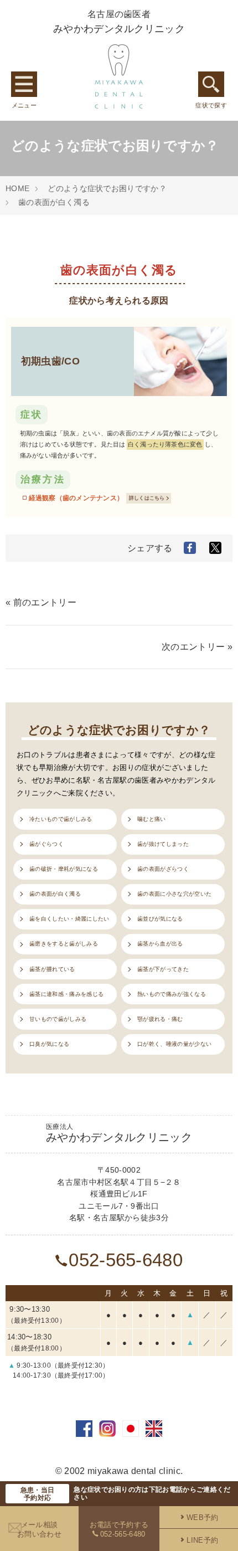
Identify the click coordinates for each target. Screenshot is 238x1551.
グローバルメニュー (24, 84)
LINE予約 (202, 1540)
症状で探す (211, 84)
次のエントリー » (197, 646)
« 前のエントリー (41, 602)
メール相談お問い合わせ (39, 1529)
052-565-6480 (126, 1260)
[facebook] (190, 548)
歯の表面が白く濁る (54, 202)
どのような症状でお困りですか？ (107, 188)
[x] (215, 548)
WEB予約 (203, 1517)
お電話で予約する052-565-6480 (119, 1529)
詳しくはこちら (147, 498)
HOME (17, 188)
